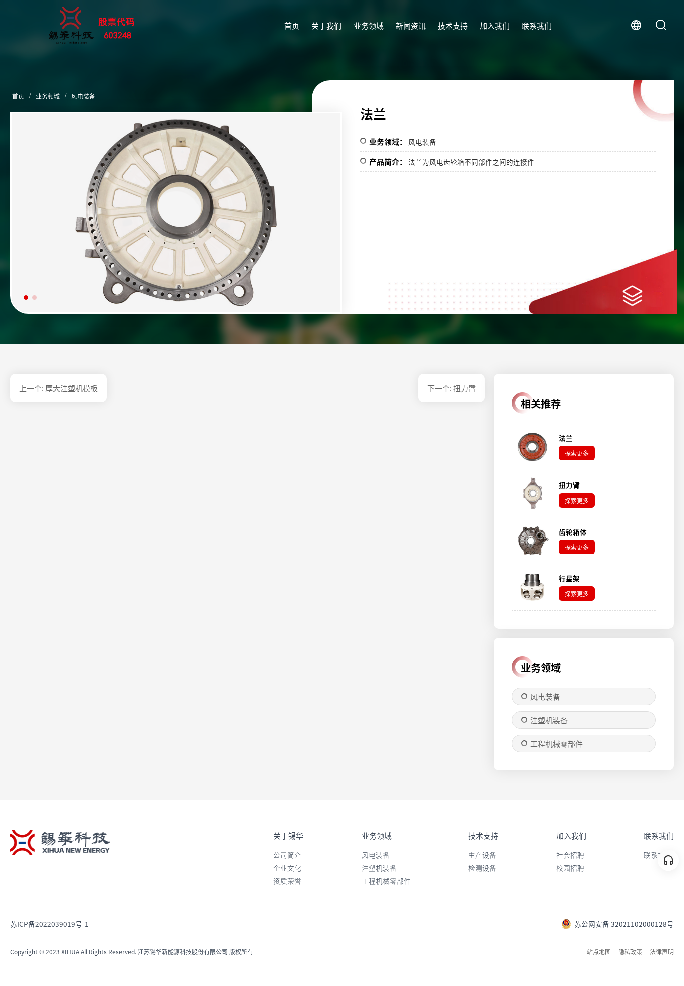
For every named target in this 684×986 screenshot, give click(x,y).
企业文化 (287, 868)
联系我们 (537, 25)
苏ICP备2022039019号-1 (49, 924)
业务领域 (369, 25)
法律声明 (662, 951)
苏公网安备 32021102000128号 (624, 924)
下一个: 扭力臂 (451, 388)
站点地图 (599, 951)
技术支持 (453, 25)
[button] (315, 217)
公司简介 (287, 855)
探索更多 (577, 453)
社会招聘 (570, 855)
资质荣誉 (287, 881)
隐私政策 (630, 951)
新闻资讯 (411, 25)
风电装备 (83, 96)
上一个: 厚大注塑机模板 (58, 388)
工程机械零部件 (556, 743)
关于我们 (326, 25)
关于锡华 (288, 835)
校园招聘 (570, 868)
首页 (291, 25)
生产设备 (482, 855)
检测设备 (482, 868)
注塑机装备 (549, 720)
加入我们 (495, 25)
